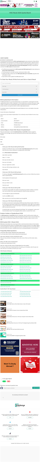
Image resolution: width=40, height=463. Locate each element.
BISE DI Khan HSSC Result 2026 (25, 271)
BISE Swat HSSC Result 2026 (25, 266)
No (8, 381)
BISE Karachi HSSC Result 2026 (6, 275)
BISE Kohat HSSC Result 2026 (6, 267)
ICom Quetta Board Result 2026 (6, 296)
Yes (4, 381)
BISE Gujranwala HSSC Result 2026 (26, 255)
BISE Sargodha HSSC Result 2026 (6, 258)
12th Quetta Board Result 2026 (25, 291)
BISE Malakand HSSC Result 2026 (25, 267)
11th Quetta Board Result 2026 (6, 291)
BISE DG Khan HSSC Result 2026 (25, 260)
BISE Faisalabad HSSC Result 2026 (26, 257)
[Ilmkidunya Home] (3, 1)
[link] (9, 1)
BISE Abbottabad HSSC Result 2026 (7, 269)
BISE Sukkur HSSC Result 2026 (25, 275)
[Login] (36, 1)
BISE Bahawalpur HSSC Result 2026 (7, 260)
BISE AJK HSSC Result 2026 (5, 286)
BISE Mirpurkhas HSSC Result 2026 (7, 278)
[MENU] (39, 1)
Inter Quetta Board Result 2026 (6, 293)
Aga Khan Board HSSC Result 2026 (26, 278)
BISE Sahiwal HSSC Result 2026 (6, 262)
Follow (10, 428)
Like (10, 417)
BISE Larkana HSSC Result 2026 (25, 276)
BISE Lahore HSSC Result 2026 (6, 255)
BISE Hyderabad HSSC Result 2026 (7, 276)
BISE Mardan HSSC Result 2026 (6, 271)
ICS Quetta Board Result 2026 (25, 294)
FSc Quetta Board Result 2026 (6, 294)
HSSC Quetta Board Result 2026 (25, 296)
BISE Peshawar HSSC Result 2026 (25, 262)
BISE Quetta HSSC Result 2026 (6, 282)
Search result (20, 94)
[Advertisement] (20, 46)
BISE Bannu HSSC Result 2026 (25, 269)
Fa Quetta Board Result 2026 (25, 293)
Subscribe (30, 417)
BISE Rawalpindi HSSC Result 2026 (26, 258)
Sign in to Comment (36, 387)
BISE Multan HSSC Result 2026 (6, 257)
